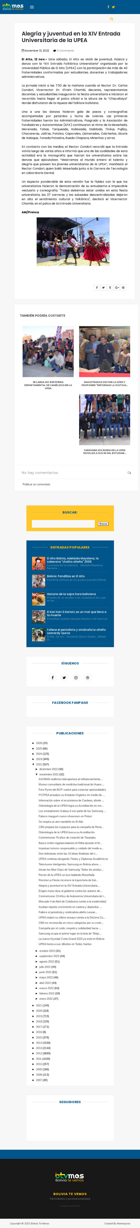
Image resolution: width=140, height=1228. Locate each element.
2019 (39, 1016)
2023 (39, 759)
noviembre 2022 (49, 774)
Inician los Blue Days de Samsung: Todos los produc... (71, 869)
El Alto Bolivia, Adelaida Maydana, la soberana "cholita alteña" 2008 (73, 560)
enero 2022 (46, 998)
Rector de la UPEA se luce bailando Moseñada (66, 874)
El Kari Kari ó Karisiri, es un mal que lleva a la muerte (76, 613)
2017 (39, 1026)
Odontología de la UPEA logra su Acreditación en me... (71, 805)
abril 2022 (45, 982)
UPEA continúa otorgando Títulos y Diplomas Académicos (73, 858)
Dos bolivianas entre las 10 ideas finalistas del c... (68, 853)
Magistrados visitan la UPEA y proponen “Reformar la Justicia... (104, 384)
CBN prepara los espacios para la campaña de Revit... (71, 826)
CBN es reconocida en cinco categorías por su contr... (71, 922)
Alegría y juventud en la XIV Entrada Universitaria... (69, 885)
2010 (39, 1064)
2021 (39, 1005)
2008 (39, 1074)
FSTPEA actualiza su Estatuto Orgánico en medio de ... (72, 794)
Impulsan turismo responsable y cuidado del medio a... (71, 848)
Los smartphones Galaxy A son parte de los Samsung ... (72, 810)
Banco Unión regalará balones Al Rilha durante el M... (70, 843)
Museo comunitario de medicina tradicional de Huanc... (71, 784)
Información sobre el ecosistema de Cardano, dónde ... (71, 800)
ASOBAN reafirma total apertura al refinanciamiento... (70, 779)
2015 (39, 1037)
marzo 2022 (46, 988)
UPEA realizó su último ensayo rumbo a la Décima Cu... (72, 917)
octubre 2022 (47, 950)
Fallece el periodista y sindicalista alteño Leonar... (68, 912)
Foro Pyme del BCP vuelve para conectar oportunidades (72, 789)
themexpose (123, 1223)
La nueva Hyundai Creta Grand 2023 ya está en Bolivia (71, 938)
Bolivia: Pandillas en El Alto (66, 576)
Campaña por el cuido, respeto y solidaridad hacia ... (70, 928)
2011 (39, 1058)
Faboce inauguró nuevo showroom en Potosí (65, 816)
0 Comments (65, 50)
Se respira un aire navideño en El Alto (61, 821)
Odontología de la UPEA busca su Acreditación (67, 832)
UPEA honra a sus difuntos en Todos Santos (65, 944)
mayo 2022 (46, 977)
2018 (39, 1021)
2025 (39, 748)
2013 (39, 1048)
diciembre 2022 (48, 769)
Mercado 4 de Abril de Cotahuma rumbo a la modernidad (72, 901)
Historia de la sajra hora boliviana (71, 594)
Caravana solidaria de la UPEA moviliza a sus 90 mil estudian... (104, 452)
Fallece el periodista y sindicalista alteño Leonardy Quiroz (76, 631)
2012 (39, 1053)
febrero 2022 (47, 993)
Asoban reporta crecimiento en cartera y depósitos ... (70, 906)
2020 (39, 1010)
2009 (39, 1069)
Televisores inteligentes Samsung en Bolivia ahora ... (70, 864)
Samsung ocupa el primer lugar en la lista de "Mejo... (70, 933)
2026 (39, 743)
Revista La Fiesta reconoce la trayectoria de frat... (68, 880)
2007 (39, 1080)
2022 (39, 764)
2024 (39, 753)
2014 (39, 1042)
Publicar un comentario (36, 484)
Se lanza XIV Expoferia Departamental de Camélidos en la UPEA (48, 385)
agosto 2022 (47, 961)
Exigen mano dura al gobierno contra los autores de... (70, 890)
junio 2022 (45, 972)
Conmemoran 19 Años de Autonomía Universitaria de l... (72, 896)
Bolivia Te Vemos (40, 1223)
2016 (39, 1032)
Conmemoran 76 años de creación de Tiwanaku (67, 837)
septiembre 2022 (49, 956)
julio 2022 (45, 966)
